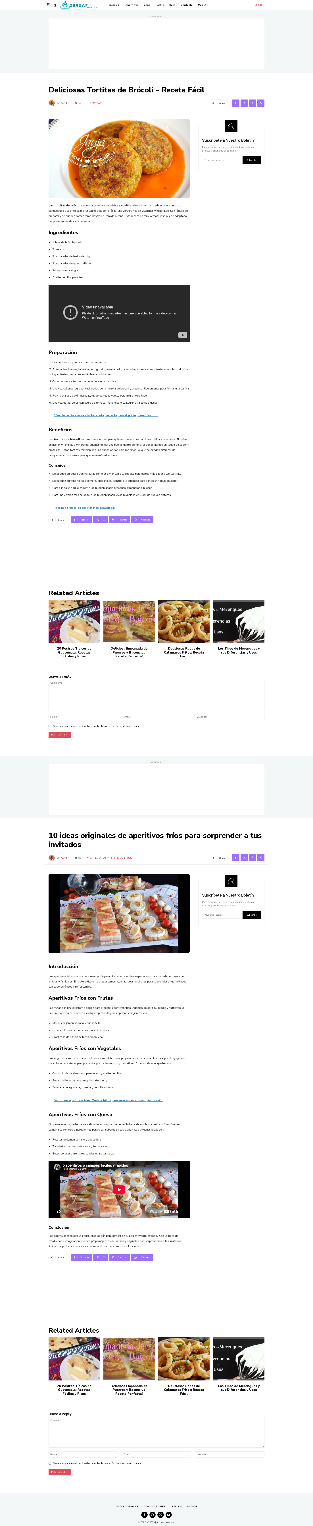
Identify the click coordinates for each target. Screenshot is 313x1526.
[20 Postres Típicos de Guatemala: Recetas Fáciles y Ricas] (74, 621)
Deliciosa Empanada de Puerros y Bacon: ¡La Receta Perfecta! (129, 652)
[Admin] (53, 103)
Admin (65, 103)
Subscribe (252, 160)
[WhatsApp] (260, 103)
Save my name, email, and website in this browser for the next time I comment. (98, 726)
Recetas (95, 103)
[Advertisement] (156, 43)
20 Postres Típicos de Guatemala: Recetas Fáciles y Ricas (74, 652)
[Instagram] (152, 1515)
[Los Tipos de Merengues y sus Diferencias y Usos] (238, 621)
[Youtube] (169, 1515)
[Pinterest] (252, 103)
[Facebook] (235, 103)
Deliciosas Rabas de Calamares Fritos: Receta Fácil (184, 652)
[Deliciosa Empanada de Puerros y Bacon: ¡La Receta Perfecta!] (129, 621)
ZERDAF (145, 1522)
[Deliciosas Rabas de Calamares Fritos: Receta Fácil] (184, 621)
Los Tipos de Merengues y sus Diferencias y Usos (239, 650)
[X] (244, 103)
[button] (54, 5)
